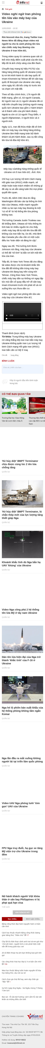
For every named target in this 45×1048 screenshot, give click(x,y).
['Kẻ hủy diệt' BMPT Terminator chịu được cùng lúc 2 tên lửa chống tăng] (22, 443)
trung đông (14, 355)
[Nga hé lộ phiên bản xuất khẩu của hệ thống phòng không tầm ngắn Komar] (22, 690)
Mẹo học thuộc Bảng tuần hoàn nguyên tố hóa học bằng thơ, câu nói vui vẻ (21, 971)
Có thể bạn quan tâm (16, 394)
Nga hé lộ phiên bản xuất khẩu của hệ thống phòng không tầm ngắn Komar (22, 710)
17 (27, 935)
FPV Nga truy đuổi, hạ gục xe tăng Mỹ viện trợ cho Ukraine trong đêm (22, 851)
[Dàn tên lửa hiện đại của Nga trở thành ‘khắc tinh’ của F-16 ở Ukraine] (22, 639)
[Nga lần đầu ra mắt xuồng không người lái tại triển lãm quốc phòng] (22, 740)
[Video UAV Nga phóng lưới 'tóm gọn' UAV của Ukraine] (22, 785)
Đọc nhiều (12, 919)
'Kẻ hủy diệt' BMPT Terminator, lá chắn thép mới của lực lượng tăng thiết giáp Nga (22, 514)
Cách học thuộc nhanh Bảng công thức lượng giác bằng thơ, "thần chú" (21, 933)
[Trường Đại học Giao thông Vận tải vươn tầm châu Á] (14, 405)
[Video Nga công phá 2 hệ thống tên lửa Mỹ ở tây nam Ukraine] (22, 592)
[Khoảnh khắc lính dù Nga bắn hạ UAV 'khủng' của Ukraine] (22, 544)
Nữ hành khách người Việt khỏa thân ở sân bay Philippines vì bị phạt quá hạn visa (21, 899)
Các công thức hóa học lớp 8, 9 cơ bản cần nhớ (21, 961)
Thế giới (8, 9)
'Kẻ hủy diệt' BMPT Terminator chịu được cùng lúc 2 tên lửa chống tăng (20, 464)
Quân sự (6, 472)
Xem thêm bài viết (22, 912)
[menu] (3, 2)
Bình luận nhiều (33, 919)
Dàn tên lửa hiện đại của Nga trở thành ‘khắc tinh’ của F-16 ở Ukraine (21, 660)
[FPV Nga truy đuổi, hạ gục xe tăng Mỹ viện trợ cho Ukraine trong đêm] (22, 830)
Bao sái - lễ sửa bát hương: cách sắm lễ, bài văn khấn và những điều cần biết (22, 998)
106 (5, 964)
